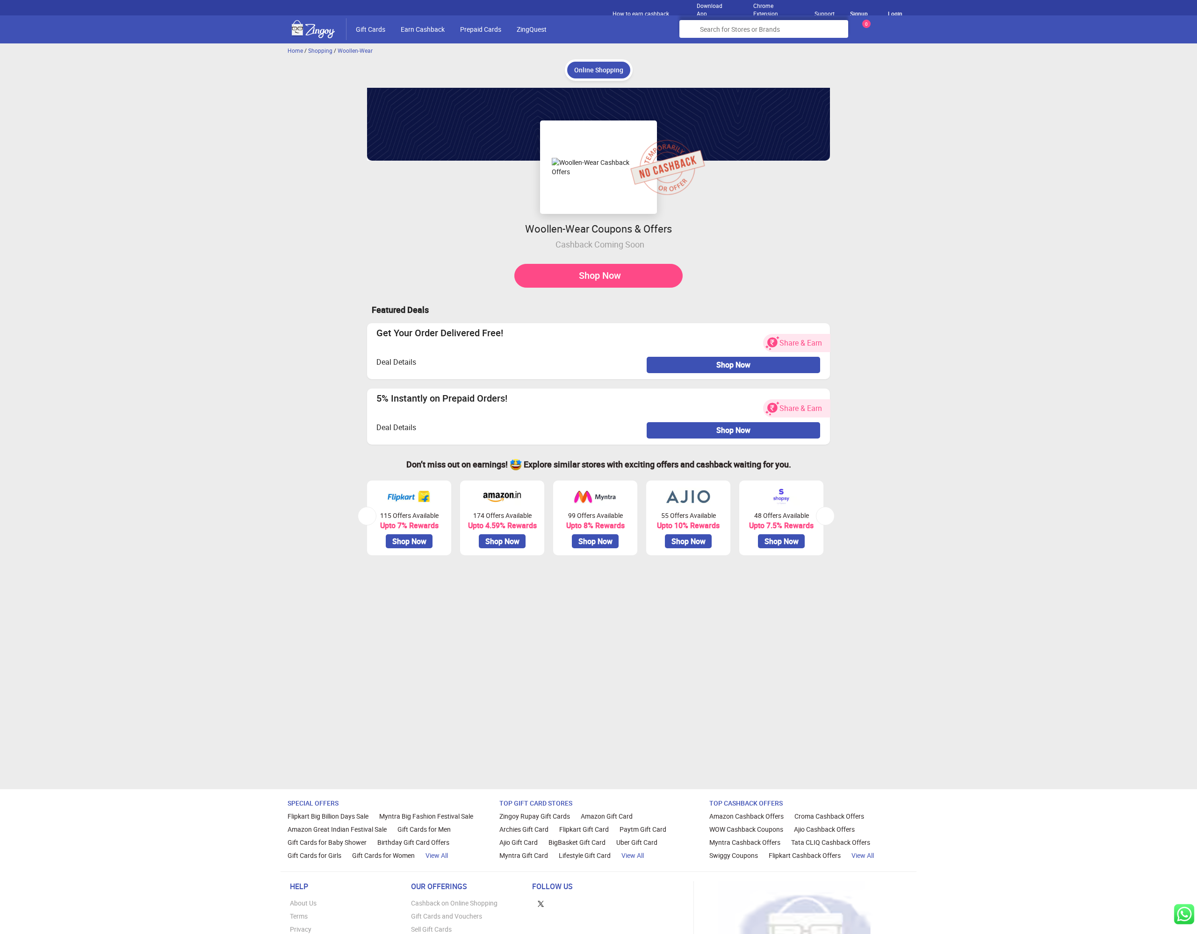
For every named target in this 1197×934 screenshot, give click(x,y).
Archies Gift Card (523, 829)
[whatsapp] (1184, 914)
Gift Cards (370, 29)
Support (825, 13)
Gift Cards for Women (383, 855)
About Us (303, 903)
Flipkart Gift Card (584, 829)
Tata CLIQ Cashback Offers (830, 842)
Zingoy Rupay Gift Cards (534, 816)
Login (895, 13)
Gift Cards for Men (424, 829)
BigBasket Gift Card (577, 842)
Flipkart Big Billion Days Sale (328, 816)
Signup (859, 13)
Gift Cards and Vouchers (446, 916)
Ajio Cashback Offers (824, 829)
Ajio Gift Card (518, 842)
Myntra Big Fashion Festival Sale (426, 816)
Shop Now (600, 275)
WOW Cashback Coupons (746, 829)
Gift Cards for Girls (314, 855)
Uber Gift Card (636, 842)
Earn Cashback (423, 29)
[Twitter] (541, 903)
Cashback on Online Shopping (454, 903)
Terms (299, 916)
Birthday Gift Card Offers (413, 842)
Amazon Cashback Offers (746, 816)
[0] (865, 32)
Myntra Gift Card (523, 855)
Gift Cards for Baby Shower (327, 842)
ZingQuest (532, 29)
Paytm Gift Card (643, 829)
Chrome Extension (765, 7)
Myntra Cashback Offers (744, 842)
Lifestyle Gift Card (585, 855)
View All (436, 855)
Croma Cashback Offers (829, 816)
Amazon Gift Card (607, 816)
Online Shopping (598, 69)
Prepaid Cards (480, 29)
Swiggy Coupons (733, 855)
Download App (709, 7)
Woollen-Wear (355, 50)
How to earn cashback (642, 13)
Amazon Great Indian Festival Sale (337, 829)
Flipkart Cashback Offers (805, 855)
